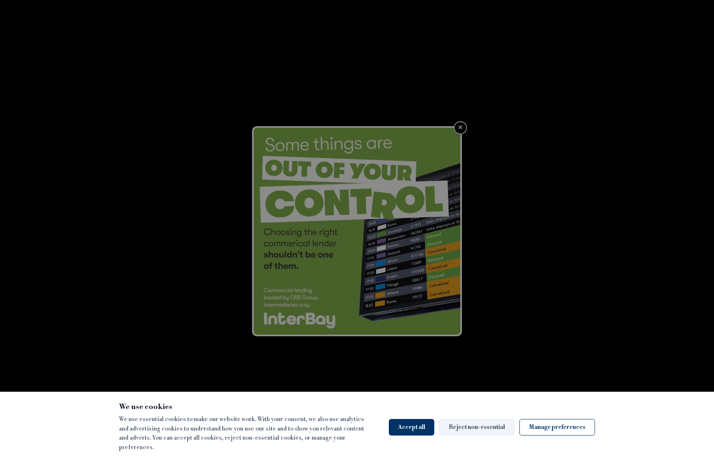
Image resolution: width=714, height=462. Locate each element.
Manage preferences (557, 427)
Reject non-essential (477, 427)
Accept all (411, 427)
